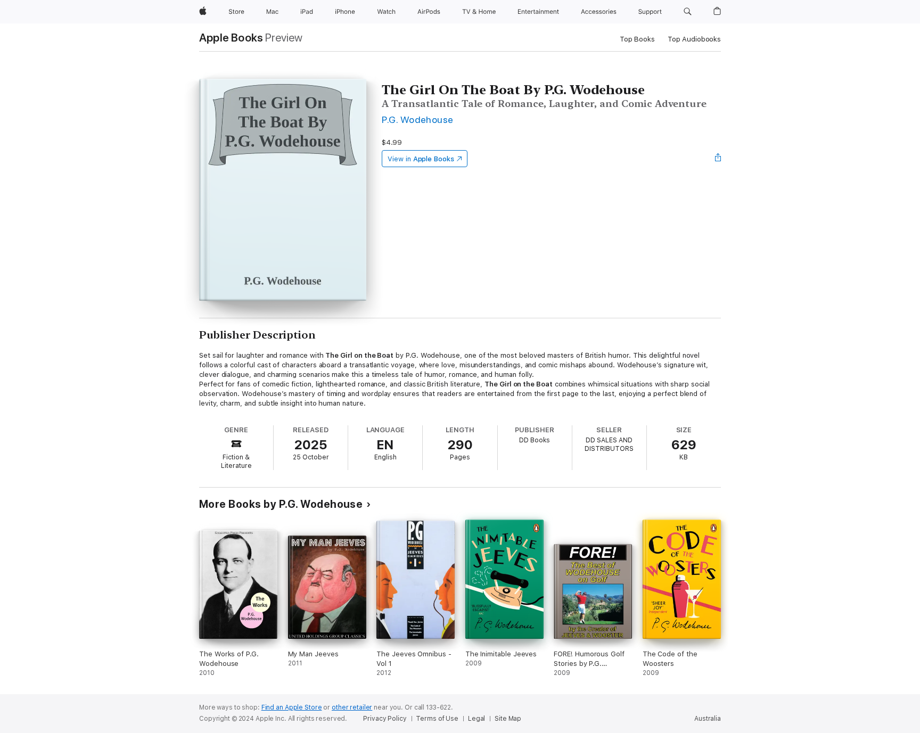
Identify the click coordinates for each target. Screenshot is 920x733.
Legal (476, 718)
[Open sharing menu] (718, 158)
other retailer (352, 707)
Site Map (508, 718)
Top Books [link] (637, 39)
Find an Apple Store (291, 707)
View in (421, 159)
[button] (687, 11)
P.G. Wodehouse (418, 119)
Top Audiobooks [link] (694, 39)
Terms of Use (437, 718)
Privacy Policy (384, 718)
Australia (707, 718)
